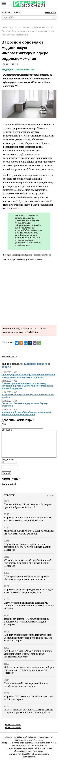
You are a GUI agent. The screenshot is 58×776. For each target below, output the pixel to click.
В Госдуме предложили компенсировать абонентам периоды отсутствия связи (26, 577)
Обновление (22, 69)
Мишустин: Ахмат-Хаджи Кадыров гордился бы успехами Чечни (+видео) (29, 532)
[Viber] (35, 343)
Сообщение (8, 430)
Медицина (7, 69)
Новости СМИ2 (13, 724)
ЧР (32, 69)
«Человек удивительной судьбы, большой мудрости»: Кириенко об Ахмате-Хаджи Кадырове (27, 563)
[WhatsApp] (39, 343)
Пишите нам (50, 12)
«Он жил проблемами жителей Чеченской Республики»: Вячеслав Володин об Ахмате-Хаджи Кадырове (28, 637)
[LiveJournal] (30, 343)
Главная (6, 27)
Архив (50, 495)
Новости (9, 495)
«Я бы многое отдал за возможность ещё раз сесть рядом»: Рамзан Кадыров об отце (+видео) (29, 670)
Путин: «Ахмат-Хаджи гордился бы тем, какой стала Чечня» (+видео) (26, 684)
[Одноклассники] (21, 343)
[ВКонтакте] (17, 343)
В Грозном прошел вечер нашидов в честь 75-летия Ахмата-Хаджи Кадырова (27, 519)
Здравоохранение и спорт (36, 27)
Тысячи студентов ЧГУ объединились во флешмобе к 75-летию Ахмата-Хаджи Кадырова (26, 621)
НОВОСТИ (16, 27)
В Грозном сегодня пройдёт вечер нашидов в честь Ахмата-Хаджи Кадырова (28, 591)
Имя (4, 424)
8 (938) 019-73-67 (29, 754)
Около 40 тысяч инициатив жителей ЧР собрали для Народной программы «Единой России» (29, 605)
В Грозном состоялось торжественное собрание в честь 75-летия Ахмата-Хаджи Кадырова (27, 547)
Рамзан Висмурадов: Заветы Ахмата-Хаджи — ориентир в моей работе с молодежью (28, 711)
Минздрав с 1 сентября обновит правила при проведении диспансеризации (26, 413)
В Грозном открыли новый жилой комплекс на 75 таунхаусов (28, 698)
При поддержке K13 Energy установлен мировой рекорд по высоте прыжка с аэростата (28, 375)
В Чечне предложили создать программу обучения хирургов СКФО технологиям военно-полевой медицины (28, 385)
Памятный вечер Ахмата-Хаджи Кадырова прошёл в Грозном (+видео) (28, 505)
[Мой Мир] (26, 343)
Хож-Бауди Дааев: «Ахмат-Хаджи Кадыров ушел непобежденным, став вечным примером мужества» (28, 653)
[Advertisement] (29, 292)
